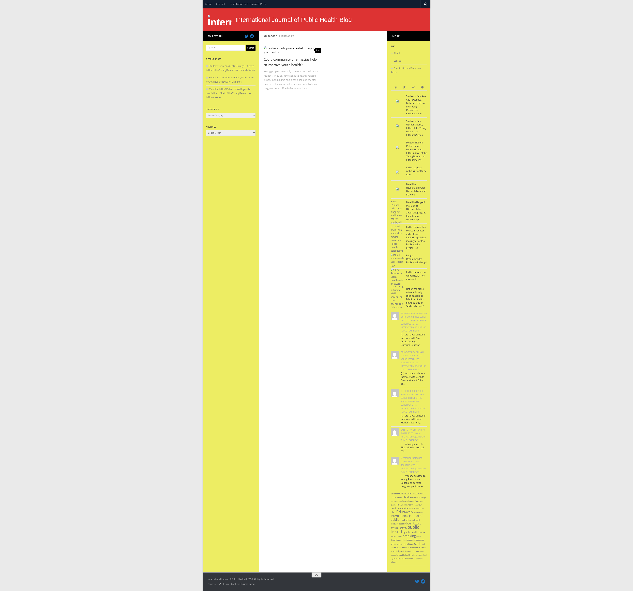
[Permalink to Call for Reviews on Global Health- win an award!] (397, 277)
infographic (418, 512)
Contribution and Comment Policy (248, 4)
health (404, 505)
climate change (419, 497)
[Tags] (422, 87)
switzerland (422, 555)
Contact (220, 4)
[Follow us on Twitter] (247, 36)
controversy (395, 501)
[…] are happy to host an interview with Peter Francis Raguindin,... (413, 419)
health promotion (417, 508)
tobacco (394, 562)
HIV (392, 512)
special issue (408, 544)
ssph (417, 543)
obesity (402, 523)
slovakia (398, 536)
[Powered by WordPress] (220, 584)
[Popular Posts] (404, 87)
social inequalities (416, 540)
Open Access (413, 523)
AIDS (415, 494)
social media (397, 544)
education (410, 501)
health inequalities (400, 508)
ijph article (407, 512)
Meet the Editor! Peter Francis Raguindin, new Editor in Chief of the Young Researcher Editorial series (228, 93)
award (421, 493)
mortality (394, 523)
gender (393, 505)
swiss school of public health (408, 547)
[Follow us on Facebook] (252, 36)
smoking (409, 536)
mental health (414, 520)
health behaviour (415, 505)
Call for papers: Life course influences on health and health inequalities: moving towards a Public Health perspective (416, 237)
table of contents (415, 559)
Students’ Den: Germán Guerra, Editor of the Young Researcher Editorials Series (416, 128)
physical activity (399, 527)
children (408, 497)
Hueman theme (248, 584)
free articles (419, 501)
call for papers (396, 497)
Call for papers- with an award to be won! (416, 171)
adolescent (395, 493)
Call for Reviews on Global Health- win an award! (416, 276)
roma (393, 536)
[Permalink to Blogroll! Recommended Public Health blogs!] (397, 260)
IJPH (397, 512)
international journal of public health (406, 517)
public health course (414, 532)
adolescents (406, 493)
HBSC (399, 505)
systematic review (400, 558)
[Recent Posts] (395, 87)
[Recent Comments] (413, 87)
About (208, 4)
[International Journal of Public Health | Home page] (220, 20)
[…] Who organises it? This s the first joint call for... (412, 447)
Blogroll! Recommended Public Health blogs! (416, 259)
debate (403, 501)
